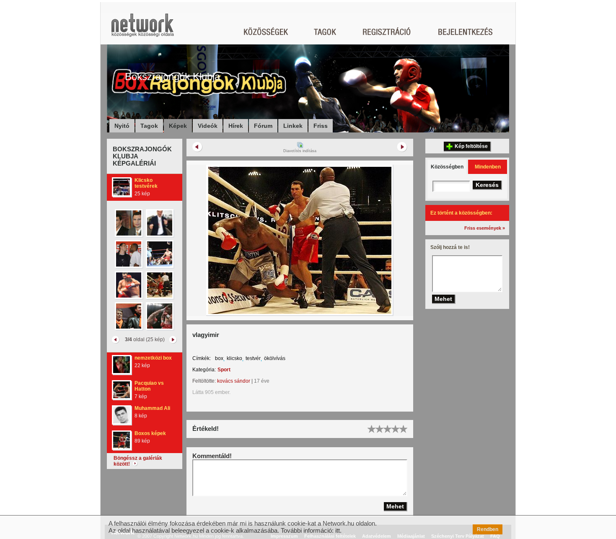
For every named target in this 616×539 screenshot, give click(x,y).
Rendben (487, 529)
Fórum (263, 125)
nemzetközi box (153, 358)
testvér (253, 358)
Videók (207, 125)
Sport (223, 370)
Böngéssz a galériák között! (138, 461)
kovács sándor (233, 381)
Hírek (235, 125)
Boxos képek (150, 433)
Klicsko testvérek (146, 183)
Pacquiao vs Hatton (149, 386)
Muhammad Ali (152, 408)
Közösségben (447, 167)
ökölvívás (274, 358)
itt (337, 530)
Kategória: (204, 370)
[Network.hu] (142, 29)
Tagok (149, 125)
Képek (178, 125)
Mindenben (488, 167)
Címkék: (201, 358)
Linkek (293, 125)
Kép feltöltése (471, 146)
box (219, 358)
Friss (320, 125)
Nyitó (121, 125)
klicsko (234, 358)
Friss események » (484, 228)
